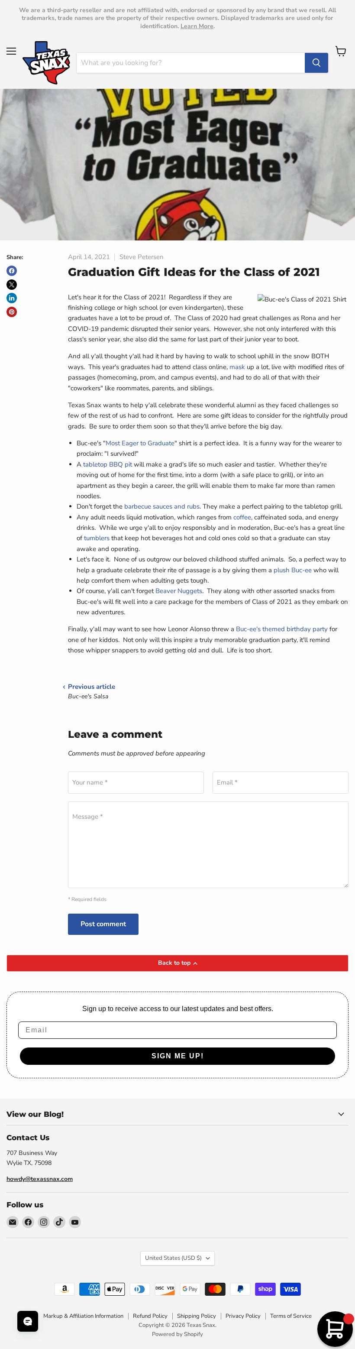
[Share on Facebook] (11, 271)
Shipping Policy (196, 1316)
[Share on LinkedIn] (11, 298)
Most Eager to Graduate (140, 443)
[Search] (316, 63)
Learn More (197, 26)
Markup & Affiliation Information (83, 1316)
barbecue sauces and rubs (162, 506)
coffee (242, 517)
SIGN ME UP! (178, 1056)
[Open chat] (27, 1321)
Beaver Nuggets (178, 591)
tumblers (97, 538)
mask (237, 367)
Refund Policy (150, 1316)
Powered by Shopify (177, 1334)
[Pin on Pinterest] (11, 312)
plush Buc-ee (293, 570)
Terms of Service (291, 1316)
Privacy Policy (243, 1316)
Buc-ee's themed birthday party (282, 629)
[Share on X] (11, 284)
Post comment (103, 924)
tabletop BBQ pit (107, 464)
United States (173, 1258)
